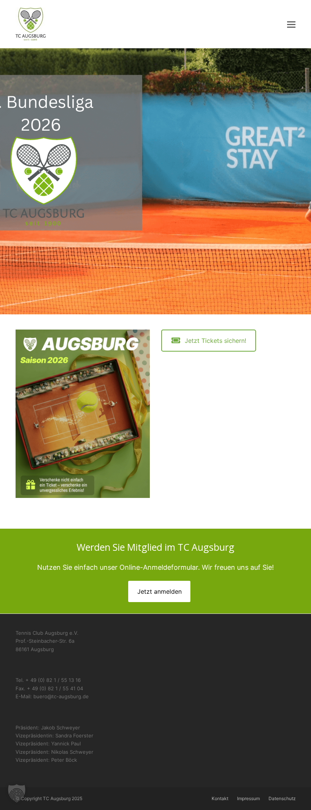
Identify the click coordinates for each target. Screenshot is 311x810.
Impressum (248, 798)
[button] (291, 24)
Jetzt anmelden (159, 591)
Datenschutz (282, 798)
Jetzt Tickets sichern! (215, 340)
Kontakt (220, 798)
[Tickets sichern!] (83, 413)
